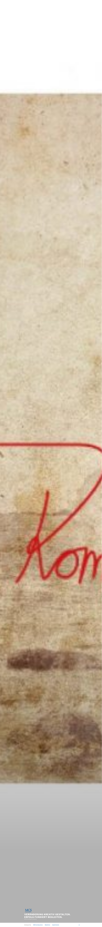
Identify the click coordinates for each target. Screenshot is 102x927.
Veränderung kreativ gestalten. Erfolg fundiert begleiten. (47, 915)
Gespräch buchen (55, 924)
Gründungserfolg (27, 924)
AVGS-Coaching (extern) (38, 924)
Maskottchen (47, 924)
